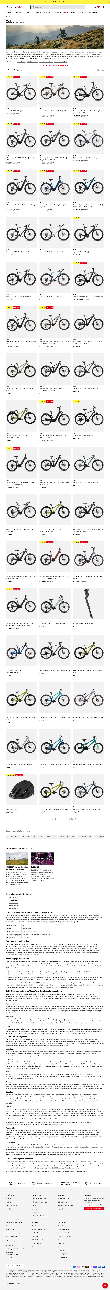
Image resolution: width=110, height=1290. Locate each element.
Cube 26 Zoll (13, 903)
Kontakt (8, 1209)
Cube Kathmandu (32, 62)
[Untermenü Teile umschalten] (40, 12)
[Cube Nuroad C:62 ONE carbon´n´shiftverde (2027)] (21, 232)
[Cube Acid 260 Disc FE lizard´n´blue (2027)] (21, 416)
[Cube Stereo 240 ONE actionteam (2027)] (21, 650)
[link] (37, 819)
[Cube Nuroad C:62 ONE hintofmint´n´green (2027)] (55, 232)
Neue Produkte (36, 1226)
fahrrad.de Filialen (11, 1205)
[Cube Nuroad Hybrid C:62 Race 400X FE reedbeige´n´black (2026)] (55, 91)
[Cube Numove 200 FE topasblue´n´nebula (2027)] (55, 744)
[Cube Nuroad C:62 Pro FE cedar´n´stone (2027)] (21, 277)
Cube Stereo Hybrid (60, 62)
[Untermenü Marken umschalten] (77, 12)
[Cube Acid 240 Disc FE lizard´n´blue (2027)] (55, 510)
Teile (37, 12)
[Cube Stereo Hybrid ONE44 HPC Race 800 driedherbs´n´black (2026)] (55, 322)
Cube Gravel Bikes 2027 (47, 837)
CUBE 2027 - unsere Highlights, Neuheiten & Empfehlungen (17, 868)
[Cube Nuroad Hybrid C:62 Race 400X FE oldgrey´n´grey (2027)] (21, 510)
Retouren (35, 1209)
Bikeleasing (35, 1212)
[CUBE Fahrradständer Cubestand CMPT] (88, 603)
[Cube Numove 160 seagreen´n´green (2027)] (88, 744)
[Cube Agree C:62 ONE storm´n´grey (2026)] (21, 91)
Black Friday (36, 1247)
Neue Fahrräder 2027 (39, 1229)
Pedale (60, 1247)
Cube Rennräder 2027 (67, 837)
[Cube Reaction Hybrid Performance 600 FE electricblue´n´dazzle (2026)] (88, 185)
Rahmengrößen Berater (65, 1205)
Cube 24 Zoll (13, 900)
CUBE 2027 (35, 867)
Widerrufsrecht (10, 1229)
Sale (64, 12)
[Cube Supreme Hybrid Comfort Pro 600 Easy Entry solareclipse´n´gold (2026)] (55, 416)
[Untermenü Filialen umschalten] (86, 12)
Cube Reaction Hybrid (46, 62)
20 (61, 819)
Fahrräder (18, 12)
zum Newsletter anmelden (94, 1208)
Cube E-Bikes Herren (56, 1119)
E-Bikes (8, 12)
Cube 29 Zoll (13, 908)
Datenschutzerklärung (13, 1233)
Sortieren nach (10, 70)
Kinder (57, 12)
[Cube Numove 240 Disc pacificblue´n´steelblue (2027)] (55, 697)
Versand (34, 1205)
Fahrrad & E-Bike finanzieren (41, 1216)
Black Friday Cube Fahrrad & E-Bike (70, 1171)
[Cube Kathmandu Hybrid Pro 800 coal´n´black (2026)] (21, 322)
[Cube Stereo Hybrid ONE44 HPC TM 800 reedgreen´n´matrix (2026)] (55, 138)
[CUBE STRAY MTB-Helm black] (21, 789)
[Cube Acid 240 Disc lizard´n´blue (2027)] (21, 697)
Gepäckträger (62, 1257)
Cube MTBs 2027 (101, 837)
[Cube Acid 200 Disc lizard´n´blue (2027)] (55, 789)
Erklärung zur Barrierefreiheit (15, 1249)
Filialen (82, 12)
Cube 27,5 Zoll (14, 905)
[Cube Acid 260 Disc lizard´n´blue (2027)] (88, 650)
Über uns (8, 1198)
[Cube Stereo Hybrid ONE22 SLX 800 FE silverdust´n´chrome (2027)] (55, 463)
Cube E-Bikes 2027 (29, 837)
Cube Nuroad (21, 62)
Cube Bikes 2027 (12, 837)
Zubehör (28, 12)
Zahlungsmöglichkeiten (39, 1202)
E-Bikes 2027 (36, 1233)
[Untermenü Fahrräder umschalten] (23, 12)
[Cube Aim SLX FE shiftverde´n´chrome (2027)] (88, 789)
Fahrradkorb (62, 1250)
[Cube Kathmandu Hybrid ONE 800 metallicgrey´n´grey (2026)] (21, 138)
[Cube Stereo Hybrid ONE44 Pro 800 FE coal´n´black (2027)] (55, 369)
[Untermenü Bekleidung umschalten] (52, 12)
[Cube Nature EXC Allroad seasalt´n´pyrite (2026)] (88, 138)
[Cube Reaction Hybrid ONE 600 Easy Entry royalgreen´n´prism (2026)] (21, 463)
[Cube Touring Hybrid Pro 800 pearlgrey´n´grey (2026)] (88, 277)
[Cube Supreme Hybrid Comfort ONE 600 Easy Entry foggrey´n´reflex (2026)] (88, 91)
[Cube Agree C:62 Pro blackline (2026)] (88, 232)
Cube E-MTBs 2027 (84, 837)
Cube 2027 (35, 1236)
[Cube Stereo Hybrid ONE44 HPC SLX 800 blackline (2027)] (88, 322)
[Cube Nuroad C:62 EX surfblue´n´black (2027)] (55, 277)
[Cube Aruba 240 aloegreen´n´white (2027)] (21, 744)
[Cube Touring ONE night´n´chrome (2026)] (88, 416)
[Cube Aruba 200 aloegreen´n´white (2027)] (55, 603)
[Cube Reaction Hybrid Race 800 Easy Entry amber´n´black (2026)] (55, 556)
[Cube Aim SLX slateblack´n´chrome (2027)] (88, 369)
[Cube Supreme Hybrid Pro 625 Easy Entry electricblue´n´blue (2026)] (55, 185)
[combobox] (57, 7)
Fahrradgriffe (62, 1254)
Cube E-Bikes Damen (42, 1119)
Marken (72, 12)
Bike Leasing (93, 12)
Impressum (9, 1245)
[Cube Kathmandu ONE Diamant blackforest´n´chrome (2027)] (55, 650)
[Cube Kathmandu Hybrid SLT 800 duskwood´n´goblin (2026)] (21, 185)
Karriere (8, 1202)
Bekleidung (47, 12)
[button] (98, 7)
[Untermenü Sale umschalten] (68, 12)
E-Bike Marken (36, 1243)
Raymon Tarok (62, 1240)
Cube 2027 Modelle (62, 65)
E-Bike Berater (62, 1202)
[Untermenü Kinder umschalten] (61, 12)
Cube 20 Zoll (13, 897)
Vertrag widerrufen (12, 1226)
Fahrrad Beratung (63, 1198)
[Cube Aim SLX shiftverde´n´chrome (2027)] (88, 463)
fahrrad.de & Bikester (14, 1283)
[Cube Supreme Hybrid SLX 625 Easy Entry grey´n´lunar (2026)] (88, 556)
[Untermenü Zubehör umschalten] (33, 12)
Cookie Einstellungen (12, 1236)
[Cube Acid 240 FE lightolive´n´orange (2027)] (21, 369)
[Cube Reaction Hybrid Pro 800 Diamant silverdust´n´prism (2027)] (21, 556)
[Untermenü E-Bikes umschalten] (12, 12)
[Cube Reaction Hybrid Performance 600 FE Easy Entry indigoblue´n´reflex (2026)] (21, 603)
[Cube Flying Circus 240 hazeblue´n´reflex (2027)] (88, 697)
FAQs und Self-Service (39, 1198)
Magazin (60, 1209)
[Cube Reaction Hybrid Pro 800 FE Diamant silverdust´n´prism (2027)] (88, 510)
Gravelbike (61, 1243)
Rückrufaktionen (11, 1258)
